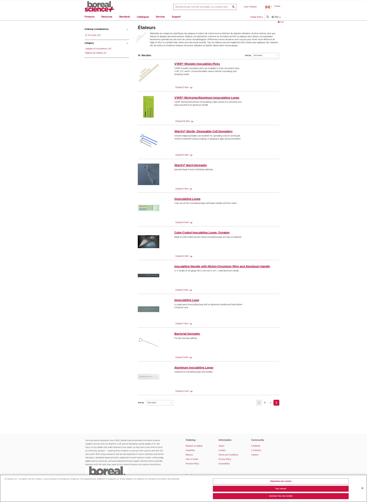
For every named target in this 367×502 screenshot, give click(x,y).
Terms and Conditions (228, 455)
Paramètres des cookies (280, 481)
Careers (254, 455)
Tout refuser (280, 489)
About (221, 446)
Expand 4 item (182, 391)
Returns (189, 455)
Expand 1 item (182, 189)
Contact (222, 450)
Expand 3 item (182, 222)
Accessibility (224, 464)
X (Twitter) (256, 450)
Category (89, 43)
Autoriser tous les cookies (280, 496)
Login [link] (245, 7)
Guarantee (190, 450)
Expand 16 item (183, 121)
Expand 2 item (182, 256)
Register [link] (253, 7)
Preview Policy (192, 464)
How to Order (192, 459)
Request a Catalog (194, 446)
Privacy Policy (224, 459)
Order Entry (256, 17)
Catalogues (143, 17)
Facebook (255, 446)
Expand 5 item (182, 87)
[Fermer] (362, 488)
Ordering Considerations (97, 29)
